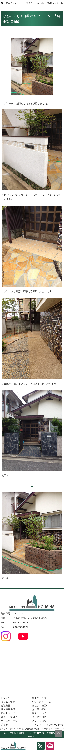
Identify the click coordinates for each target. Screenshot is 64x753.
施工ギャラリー (13, 3)
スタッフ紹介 (39, 721)
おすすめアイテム (41, 701)
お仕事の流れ (39, 709)
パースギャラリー (10, 721)
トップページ (8, 698)
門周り (27, 3)
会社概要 (5, 705)
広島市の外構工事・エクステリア (23, 733)
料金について (39, 713)
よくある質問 (8, 701)
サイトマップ (8, 713)
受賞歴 (4, 724)
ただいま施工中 (40, 705)
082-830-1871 (20, 622)
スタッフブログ (9, 717)
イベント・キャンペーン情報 (47, 724)
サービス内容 (39, 717)
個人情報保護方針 (10, 709)
